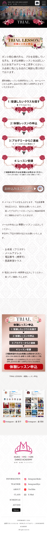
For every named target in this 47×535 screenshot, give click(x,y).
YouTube (30, 489)
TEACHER (15, 484)
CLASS (17, 494)
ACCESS (16, 504)
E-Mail (30, 494)
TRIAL (16, 510)
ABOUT (16, 489)
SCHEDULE (15, 499)
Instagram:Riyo (33, 484)
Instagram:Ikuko (33, 478)
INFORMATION (13, 478)
